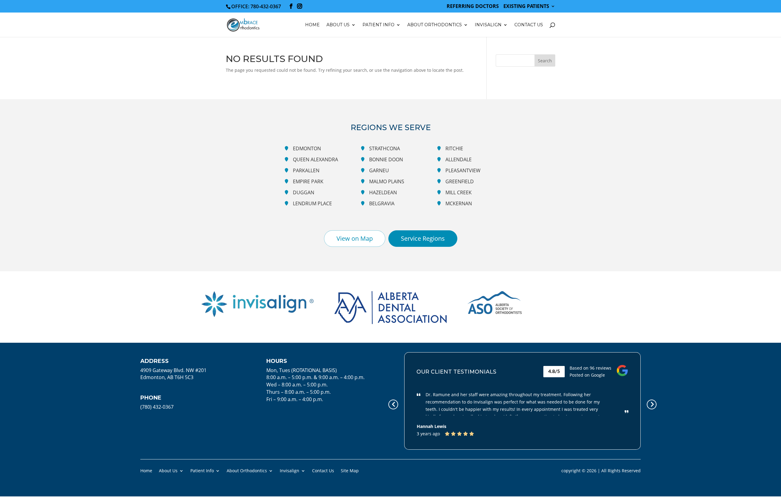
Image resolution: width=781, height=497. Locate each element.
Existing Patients (526, 6)
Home (312, 25)
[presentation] (393, 404)
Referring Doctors (473, 6)
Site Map (350, 470)
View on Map (355, 238)
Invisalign (488, 25)
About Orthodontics (247, 470)
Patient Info (202, 470)
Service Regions (423, 238)
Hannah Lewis (431, 426)
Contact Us (528, 25)
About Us (168, 470)
